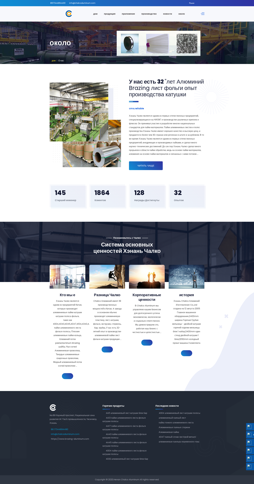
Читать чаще (145, 165)
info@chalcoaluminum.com (82, 3)
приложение (128, 13)
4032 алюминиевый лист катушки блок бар (127, 458)
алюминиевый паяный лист (172, 417)
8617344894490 (57, 3)
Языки (191, 3)
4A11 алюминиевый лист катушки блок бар (126, 413)
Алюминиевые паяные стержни (174, 427)
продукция (109, 13)
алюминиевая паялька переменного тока (179, 441)
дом (95, 13)
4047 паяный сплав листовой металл (177, 436)
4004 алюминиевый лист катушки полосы (179, 413)
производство (149, 13)
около (181, 13)
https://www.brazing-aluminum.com (70, 438)
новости (167, 13)
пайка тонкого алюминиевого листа (176, 422)
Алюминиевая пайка (169, 432)
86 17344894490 (59, 429)
